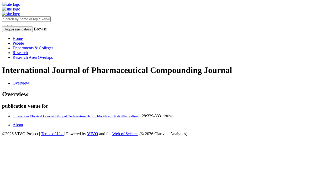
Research (20, 52)
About (18, 125)
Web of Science (125, 134)
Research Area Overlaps (33, 57)
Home (18, 38)
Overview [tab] (21, 83)
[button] (4, 25)
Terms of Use (52, 134)
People (18, 43)
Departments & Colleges (33, 48)
